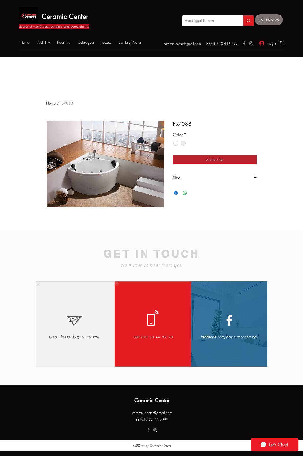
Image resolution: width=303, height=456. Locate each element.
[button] (282, 43)
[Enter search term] (248, 20)
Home (51, 103)
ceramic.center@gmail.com (182, 43)
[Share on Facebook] (176, 193)
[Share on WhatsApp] (185, 193)
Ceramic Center (65, 16)
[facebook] (244, 43)
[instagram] (251, 43)
